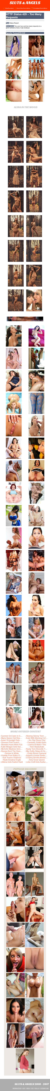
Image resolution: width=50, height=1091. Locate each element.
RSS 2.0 (37, 1088)
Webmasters (17, 1088)
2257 (23, 1088)
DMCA (28, 1088)
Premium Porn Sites (40, 8)
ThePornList (9, 8)
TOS (32, 1088)
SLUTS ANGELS (25, 2)
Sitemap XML (44, 1088)
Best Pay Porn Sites (23, 8)
